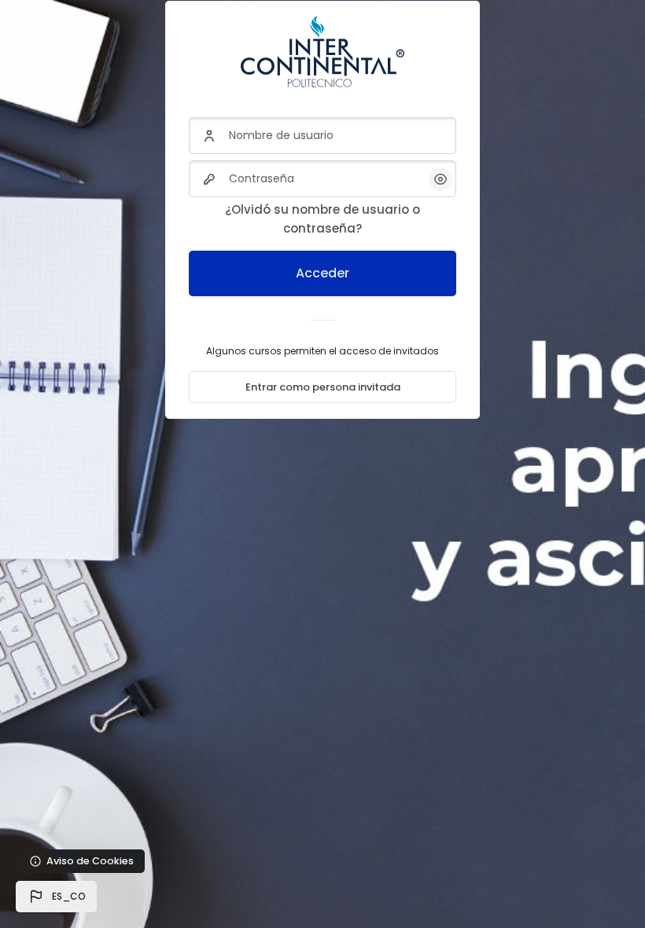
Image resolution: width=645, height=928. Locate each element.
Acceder (322, 273)
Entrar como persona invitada (322, 387)
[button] (56, 896)
